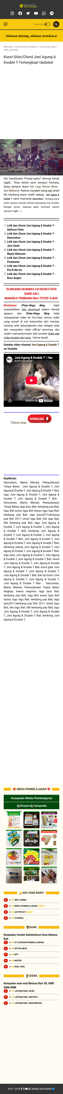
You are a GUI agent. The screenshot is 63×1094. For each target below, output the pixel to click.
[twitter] (27, 13)
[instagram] (11, 13)
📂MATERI (17, 960)
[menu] (8, 24)
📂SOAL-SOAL (19, 966)
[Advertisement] (31, 102)
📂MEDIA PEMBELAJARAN (28, 906)
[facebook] (19, 13)
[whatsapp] (43, 13)
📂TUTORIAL (18, 918)
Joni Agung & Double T (45, 344)
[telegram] (51, 13)
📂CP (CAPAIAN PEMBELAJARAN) (28, 942)
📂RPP (15, 954)
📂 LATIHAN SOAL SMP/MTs (25, 997)
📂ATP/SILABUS (19, 948)
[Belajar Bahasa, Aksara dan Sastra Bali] (31, 6)
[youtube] (35, 13)
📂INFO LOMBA (19, 900)
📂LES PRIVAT (22, 912)
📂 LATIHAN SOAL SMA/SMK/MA (27, 1003)
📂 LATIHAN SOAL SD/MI (23, 991)
